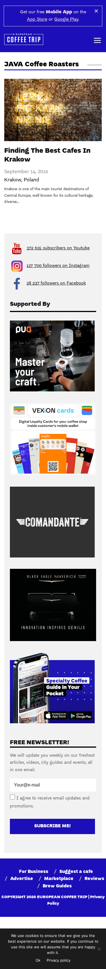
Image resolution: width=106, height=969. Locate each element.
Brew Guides (57, 886)
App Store (37, 19)
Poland (31, 180)
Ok (38, 960)
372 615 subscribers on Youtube (58, 248)
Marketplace (58, 879)
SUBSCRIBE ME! (52, 826)
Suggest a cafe (76, 872)
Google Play (66, 19)
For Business (33, 872)
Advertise (21, 879)
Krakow (12, 180)
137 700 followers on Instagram (58, 266)
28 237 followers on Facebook (56, 283)
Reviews (94, 879)
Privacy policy (58, 960)
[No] (99, 949)
